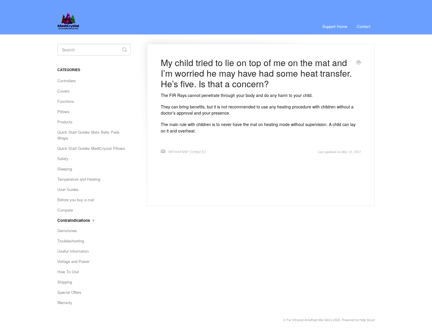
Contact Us (198, 151)
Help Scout (367, 320)
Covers (63, 91)
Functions (65, 101)
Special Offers (69, 292)
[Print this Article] (358, 63)
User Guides (68, 189)
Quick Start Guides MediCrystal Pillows (91, 148)
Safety (62, 158)
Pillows (63, 111)
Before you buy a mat (75, 199)
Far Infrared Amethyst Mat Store (309, 320)
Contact (363, 26)
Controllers (66, 80)
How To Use (68, 271)
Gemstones (67, 230)
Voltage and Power (73, 261)
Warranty (64, 302)
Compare (65, 210)
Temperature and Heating (78, 179)
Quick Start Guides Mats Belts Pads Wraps (88, 135)
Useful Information (73, 251)
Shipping (64, 282)
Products (65, 122)
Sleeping (64, 169)
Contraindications (74, 220)
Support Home (334, 26)
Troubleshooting (70, 241)
